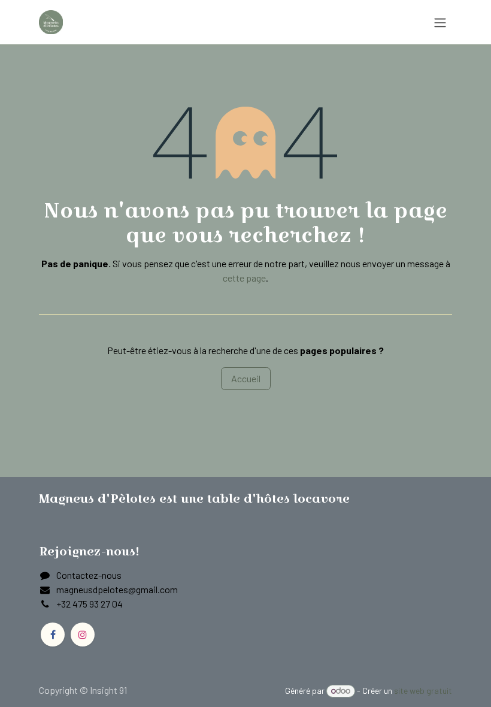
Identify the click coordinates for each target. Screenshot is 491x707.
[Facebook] (53, 634)
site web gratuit (423, 690)
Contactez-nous (89, 575)
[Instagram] (83, 634)
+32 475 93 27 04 (89, 603)
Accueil (245, 378)
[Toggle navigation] (440, 22)
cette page (244, 277)
